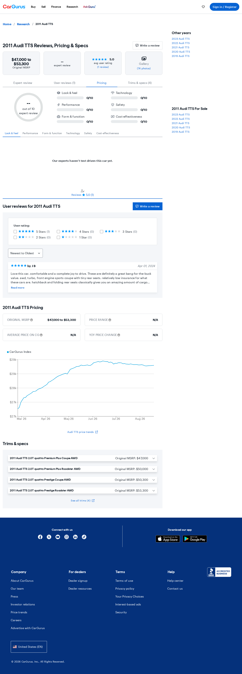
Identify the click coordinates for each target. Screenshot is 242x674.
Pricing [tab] (101, 82)
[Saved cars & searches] (203, 7)
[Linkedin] (75, 538)
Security (121, 612)
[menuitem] (33, 7)
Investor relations (23, 604)
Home (7, 24)
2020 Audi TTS (181, 51)
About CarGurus (22, 580)
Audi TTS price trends (80, 431)
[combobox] (29, 647)
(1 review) (103, 66)
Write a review (150, 45)
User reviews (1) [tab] (64, 82)
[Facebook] (40, 538)
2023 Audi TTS (181, 38)
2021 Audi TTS (180, 47)
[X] (49, 538)
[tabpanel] (82, 159)
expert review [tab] (22, 82)
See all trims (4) (80, 500)
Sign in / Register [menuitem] (224, 6)
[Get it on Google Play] (195, 539)
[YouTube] (58, 538)
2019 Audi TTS (181, 55)
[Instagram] (66, 538)
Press (14, 596)
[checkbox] (15, 231)
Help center (175, 580)
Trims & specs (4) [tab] (140, 82)
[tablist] (82, 82)
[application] (82, 385)
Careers (16, 620)
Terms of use (124, 580)
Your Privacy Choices (129, 596)
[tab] (11, 133)
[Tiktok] (84, 538)
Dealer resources (80, 588)
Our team (17, 588)
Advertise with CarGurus (28, 628)
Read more (17, 287)
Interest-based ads (128, 604)
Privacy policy (124, 588)
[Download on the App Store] (168, 539)
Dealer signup (78, 580)
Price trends (19, 612)
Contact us (175, 588)
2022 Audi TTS (181, 43)
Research (23, 24)
